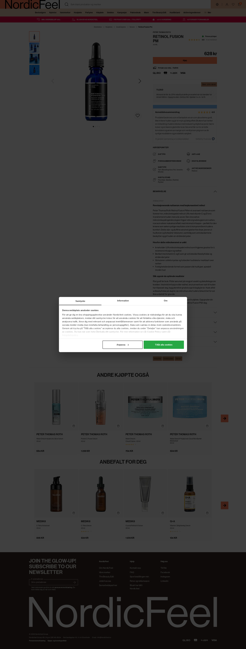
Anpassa (121, 344)
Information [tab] (123, 300)
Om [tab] (165, 300)
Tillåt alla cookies (163, 344)
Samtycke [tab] (80, 301)
